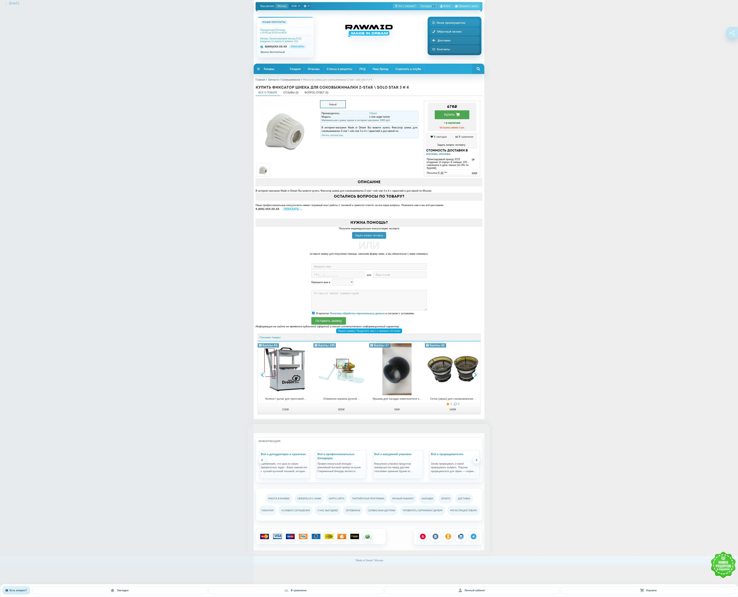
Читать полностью (332, 135)
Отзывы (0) (290, 92)
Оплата (445, 498)
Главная (260, 79)
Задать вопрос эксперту (369, 235)
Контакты (443, 49)
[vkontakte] (435, 536)
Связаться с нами (309, 498)
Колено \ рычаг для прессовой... (285, 398)
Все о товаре (267, 92)
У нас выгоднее (327, 510)
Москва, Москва (438, 154)
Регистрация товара (463, 510)
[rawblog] (461, 536)
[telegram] (473, 536)
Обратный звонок (449, 31)
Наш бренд (380, 69)
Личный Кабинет (403, 498)
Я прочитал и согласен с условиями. (365, 313)
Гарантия (267, 510)
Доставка (444, 40)
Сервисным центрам (381, 510)
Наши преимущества (451, 22)
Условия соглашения (295, 510)
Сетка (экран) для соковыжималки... (452, 398)
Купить (450, 114)
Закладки (427, 6)
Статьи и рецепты (339, 69)
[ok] (448, 536)
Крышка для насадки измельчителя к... (397, 398)
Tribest (373, 113)
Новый (333, 104)
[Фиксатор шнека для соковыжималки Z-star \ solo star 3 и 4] (285, 102)
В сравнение (465, 136)
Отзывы (314, 69)
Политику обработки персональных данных (357, 313)
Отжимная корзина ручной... (341, 398)
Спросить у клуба (408, 69)
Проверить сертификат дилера (423, 510)
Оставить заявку (328, 321)
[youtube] (423, 536)
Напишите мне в (320, 282)
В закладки (440, 136)
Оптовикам (353, 510)
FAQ (362, 69)
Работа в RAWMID (279, 498)
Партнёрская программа (368, 498)
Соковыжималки (290, 79)
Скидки (295, 69)
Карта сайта (336, 498)
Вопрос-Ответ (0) (316, 92)
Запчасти (273, 79)
